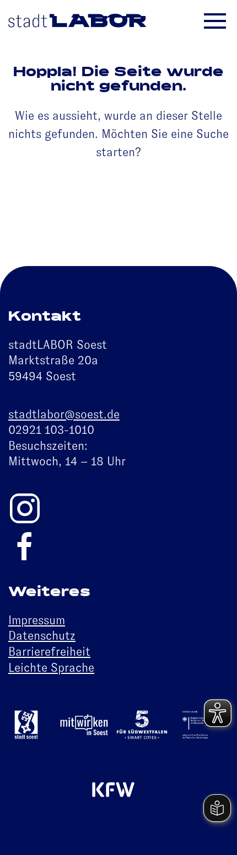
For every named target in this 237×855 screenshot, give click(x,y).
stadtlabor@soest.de (64, 414)
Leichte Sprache (51, 668)
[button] (223, 22)
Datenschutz (42, 635)
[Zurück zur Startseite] (77, 22)
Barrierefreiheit (49, 651)
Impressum (36, 620)
